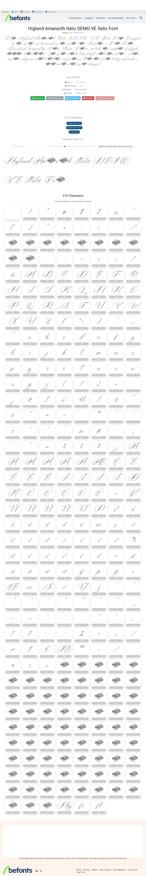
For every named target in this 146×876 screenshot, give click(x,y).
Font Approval (119, 870)
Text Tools (130, 18)
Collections (101, 18)
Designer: (67, 89)
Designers (89, 18)
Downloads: (72, 86)
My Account (26, 12)
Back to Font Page (106, 98)
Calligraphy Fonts (74, 123)
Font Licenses (105, 870)
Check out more (56, 98)
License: (69, 93)
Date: (69, 82)
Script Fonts (74, 132)
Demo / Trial (81, 93)
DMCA (94, 870)
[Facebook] (41, 871)
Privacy (86, 870)
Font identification (116, 18)
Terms (78, 870)
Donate (89, 98)
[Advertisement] (73, 841)
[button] (141, 19)
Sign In (6, 12)
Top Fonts (81, 872)
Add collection (73, 98)
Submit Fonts (51, 12)
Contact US (132, 870)
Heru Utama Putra (77, 33)
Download (38, 98)
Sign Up (15, 12)
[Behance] (37, 871)
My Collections (38, 12)
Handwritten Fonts (74, 128)
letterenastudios (81, 89)
